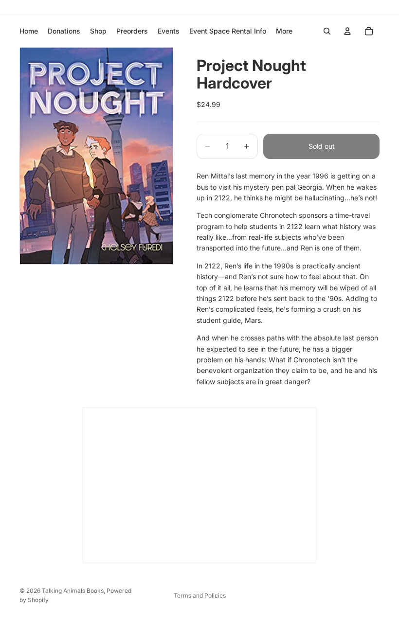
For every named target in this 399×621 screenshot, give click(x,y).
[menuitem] (284, 31)
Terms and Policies (200, 595)
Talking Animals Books (73, 590)
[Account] (347, 31)
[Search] (327, 31)
